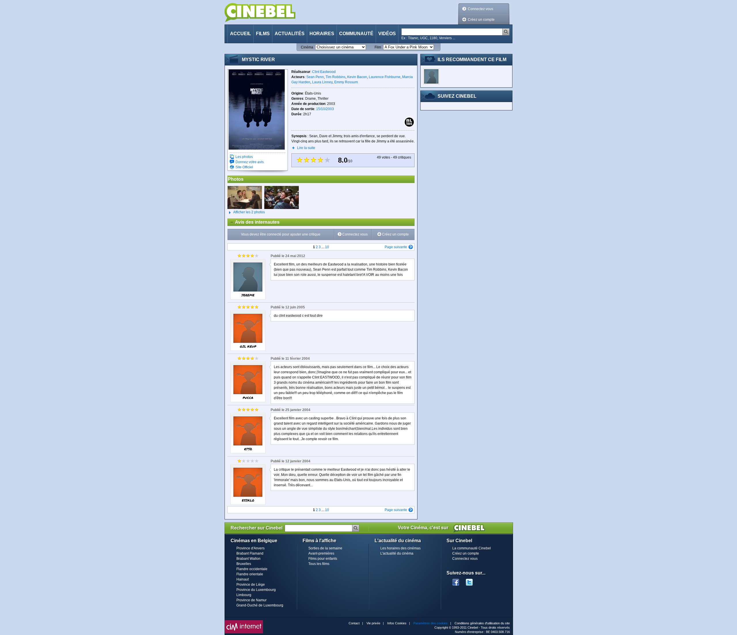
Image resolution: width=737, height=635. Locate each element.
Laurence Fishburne (384, 77)
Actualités (290, 33)
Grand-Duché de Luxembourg (259, 605)
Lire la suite (306, 148)
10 (327, 247)
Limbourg (243, 595)
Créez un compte (481, 20)
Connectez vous (480, 9)
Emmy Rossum (346, 82)
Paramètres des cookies (430, 623)
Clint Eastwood (324, 72)
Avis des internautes (254, 222)
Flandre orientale (249, 574)
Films (263, 33)
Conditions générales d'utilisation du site (482, 623)
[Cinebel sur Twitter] (472, 581)
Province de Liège (250, 585)
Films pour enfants (322, 559)
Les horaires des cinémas (400, 548)
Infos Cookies (397, 623)
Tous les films (318, 564)
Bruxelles (243, 564)
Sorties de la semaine (325, 548)
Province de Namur (251, 600)
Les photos (244, 157)
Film (378, 47)
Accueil (240, 33)
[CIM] (244, 621)
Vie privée (373, 623)
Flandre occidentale (251, 569)
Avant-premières (321, 553)
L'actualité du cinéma (396, 553)
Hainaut (242, 579)
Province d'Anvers (250, 548)
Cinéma (307, 47)
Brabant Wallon (248, 559)
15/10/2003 (325, 109)
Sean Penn (315, 77)
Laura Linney (322, 82)
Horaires (321, 33)
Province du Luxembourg (256, 590)
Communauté (356, 33)
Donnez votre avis (249, 162)
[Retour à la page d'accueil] (260, 12)
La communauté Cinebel (471, 548)
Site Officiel (244, 167)
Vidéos (387, 33)
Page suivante (396, 247)
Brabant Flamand (249, 553)
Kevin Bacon (357, 77)
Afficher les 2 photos (246, 212)
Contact (354, 623)
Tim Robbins (335, 77)
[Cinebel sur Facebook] (456, 581)
